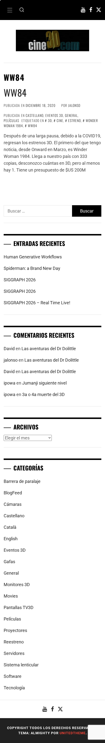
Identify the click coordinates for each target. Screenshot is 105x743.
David (9, 348)
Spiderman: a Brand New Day (32, 268)
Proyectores (15, 630)
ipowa (9, 383)
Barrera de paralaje (22, 481)
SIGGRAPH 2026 (20, 279)
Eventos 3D (54, 115)
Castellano (34, 115)
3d (50, 120)
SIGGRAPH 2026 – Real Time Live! (37, 302)
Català (10, 527)
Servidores (14, 653)
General (71, 115)
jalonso (74, 105)
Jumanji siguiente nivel (44, 383)
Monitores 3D (17, 584)
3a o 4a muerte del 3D (43, 394)
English (11, 538)
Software (12, 676)
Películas (11, 120)
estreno (74, 120)
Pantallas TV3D (18, 607)
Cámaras (12, 504)
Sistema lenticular (21, 664)
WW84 (15, 92)
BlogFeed (13, 492)
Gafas (9, 561)
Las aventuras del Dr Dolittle (48, 348)
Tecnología (14, 687)
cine (60, 120)
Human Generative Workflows (33, 256)
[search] (22, 10)
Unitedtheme (73, 733)
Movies (11, 596)
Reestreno (14, 641)
